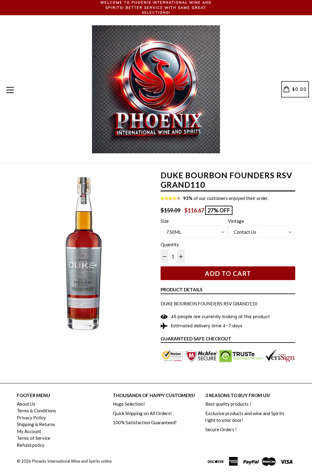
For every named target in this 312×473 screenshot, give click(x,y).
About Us (26, 404)
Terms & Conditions (36, 410)
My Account (29, 431)
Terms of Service (33, 438)
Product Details (181, 289)
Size (165, 221)
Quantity (170, 244)
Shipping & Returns (36, 424)
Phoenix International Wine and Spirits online (72, 461)
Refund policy (30, 445)
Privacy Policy (31, 417)
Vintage (236, 221)
